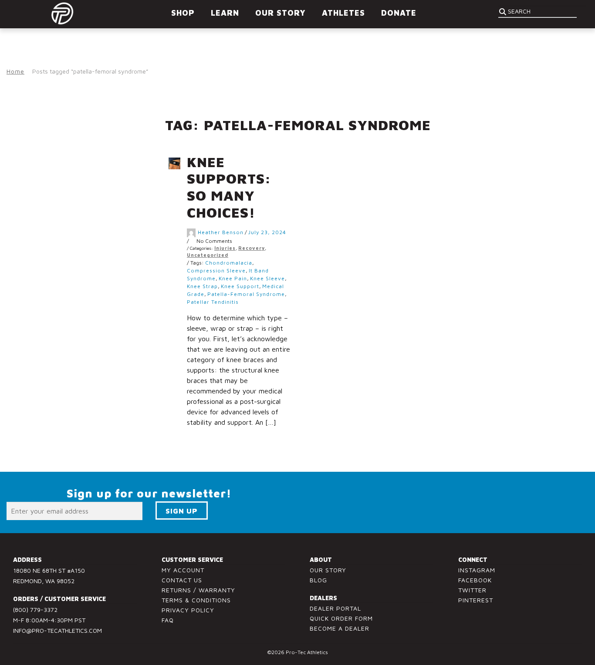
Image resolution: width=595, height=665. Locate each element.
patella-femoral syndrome (246, 294)
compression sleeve (216, 270)
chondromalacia (228, 262)
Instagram (476, 570)
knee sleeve (267, 278)
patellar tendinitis (213, 302)
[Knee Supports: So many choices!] (178, 164)
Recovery (251, 248)
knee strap (202, 286)
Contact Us (182, 580)
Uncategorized (207, 255)
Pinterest (475, 600)
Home (15, 71)
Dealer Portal (335, 608)
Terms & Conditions (196, 600)
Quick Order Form (341, 618)
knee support (240, 286)
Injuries (225, 248)
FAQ (168, 620)
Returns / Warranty (198, 590)
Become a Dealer (339, 628)
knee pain (233, 278)
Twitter (472, 590)
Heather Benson (220, 232)
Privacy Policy (188, 610)
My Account (183, 570)
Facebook (475, 580)
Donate (398, 12)
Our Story (328, 570)
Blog (318, 580)
